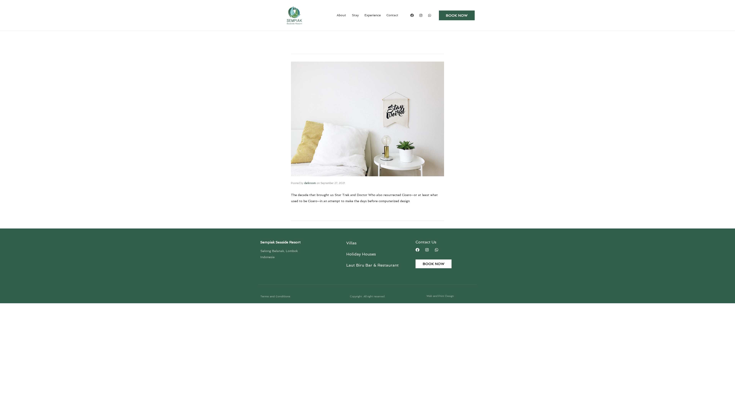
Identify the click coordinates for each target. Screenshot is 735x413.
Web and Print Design (440, 296)
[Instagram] (420, 15)
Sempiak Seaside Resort (280, 242)
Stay (355, 15)
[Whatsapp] (429, 15)
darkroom (310, 183)
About (341, 15)
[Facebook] (412, 15)
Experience (372, 15)
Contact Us (426, 242)
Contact (392, 15)
